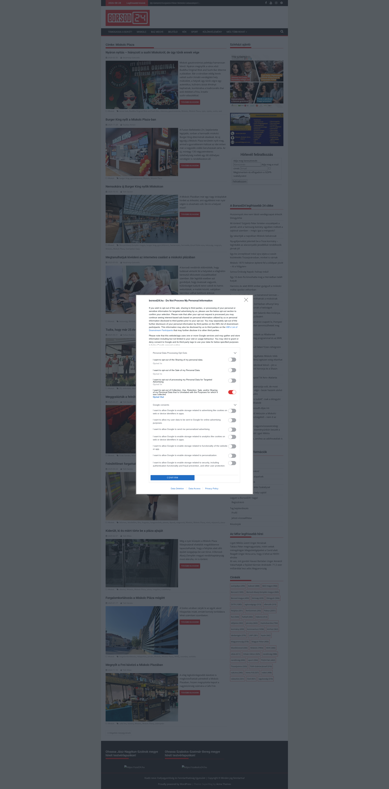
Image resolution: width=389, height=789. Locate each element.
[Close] (247, 301)
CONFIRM (172, 477)
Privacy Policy (211, 488)
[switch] (232, 360)
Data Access (194, 488)
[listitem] (194, 353)
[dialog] (194, 394)
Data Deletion (177, 488)
